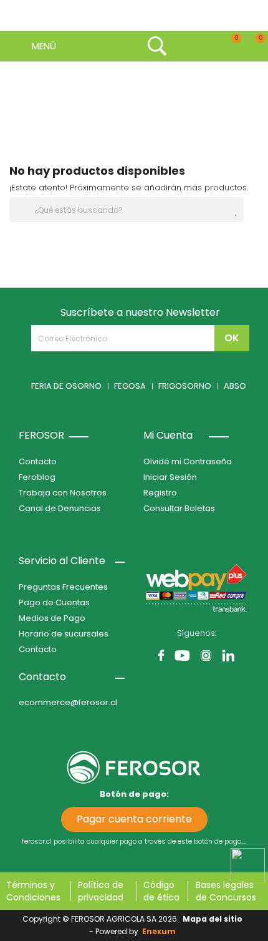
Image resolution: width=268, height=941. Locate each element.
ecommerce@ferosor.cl (68, 702)
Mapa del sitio (212, 919)
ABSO (235, 386)
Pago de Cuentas (54, 602)
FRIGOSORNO (184, 386)
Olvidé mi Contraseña (187, 461)
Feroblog (37, 477)
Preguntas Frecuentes (63, 587)
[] (238, 215)
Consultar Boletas (179, 508)
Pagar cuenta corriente (134, 819)
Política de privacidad (100, 891)
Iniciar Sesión (170, 477)
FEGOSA (130, 386)
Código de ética (161, 891)
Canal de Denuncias (60, 508)
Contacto (38, 461)
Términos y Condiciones (33, 891)
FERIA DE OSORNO (66, 386)
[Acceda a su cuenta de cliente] (182, 46)
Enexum (160, 931)
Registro (160, 493)
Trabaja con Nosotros (63, 493)
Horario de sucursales (63, 634)
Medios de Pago (52, 618)
